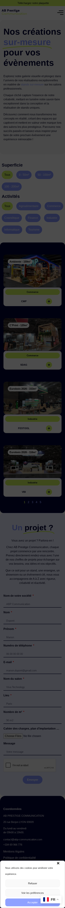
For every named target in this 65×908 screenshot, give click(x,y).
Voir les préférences (32, 892)
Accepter (32, 902)
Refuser (32, 883)
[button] (58, 863)
